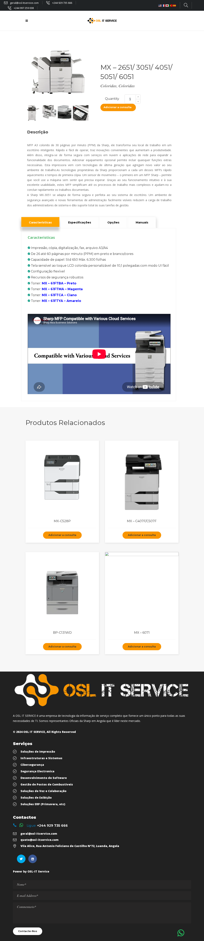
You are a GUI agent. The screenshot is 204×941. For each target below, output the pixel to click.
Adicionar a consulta (117, 107)
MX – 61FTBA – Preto (59, 283)
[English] (160, 5)
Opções (113, 222)
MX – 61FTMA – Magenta (62, 289)
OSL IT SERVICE (34, 732)
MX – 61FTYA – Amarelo (61, 301)
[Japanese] (167, 5)
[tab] (40, 222)
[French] (164, 5)
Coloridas (108, 85)
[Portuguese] (171, 5)
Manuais (142, 222)
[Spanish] (174, 5)
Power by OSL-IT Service (31, 871)
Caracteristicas (40, 222)
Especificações (79, 222)
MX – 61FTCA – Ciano (59, 295)
